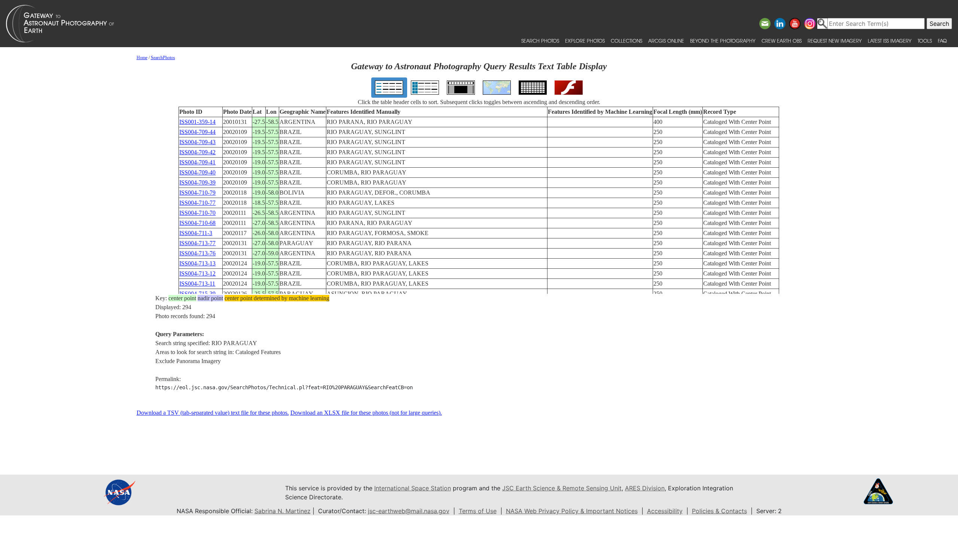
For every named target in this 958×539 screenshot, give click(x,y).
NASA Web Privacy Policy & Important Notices (572, 511)
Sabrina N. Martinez (282, 511)
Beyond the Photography (723, 40)
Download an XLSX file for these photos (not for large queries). (366, 412)
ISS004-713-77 (197, 243)
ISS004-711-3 (195, 233)
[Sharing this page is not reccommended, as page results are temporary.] (477, 23)
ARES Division (645, 488)
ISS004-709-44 (197, 132)
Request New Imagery (835, 40)
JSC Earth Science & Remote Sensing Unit (562, 488)
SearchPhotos (163, 57)
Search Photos (540, 40)
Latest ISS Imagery (890, 40)
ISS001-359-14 (197, 122)
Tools (925, 40)
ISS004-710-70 (197, 213)
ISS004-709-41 (197, 162)
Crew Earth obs (782, 40)
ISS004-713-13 (197, 263)
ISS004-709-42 (197, 152)
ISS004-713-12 (197, 273)
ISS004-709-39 (197, 182)
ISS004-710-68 (197, 223)
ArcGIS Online (666, 40)
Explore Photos (585, 40)
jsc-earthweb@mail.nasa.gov (408, 511)
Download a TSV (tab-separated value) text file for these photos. (213, 412)
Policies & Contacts (719, 511)
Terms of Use (478, 511)
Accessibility (665, 511)
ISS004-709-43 (197, 142)
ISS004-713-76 (197, 253)
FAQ (942, 40)
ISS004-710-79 (197, 192)
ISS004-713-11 (197, 283)
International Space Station (412, 488)
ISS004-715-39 (197, 293)
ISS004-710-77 (197, 203)
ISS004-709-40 (197, 172)
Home (142, 57)
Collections (626, 40)
